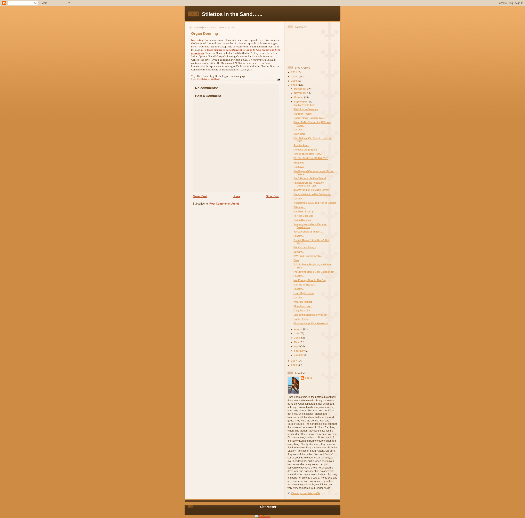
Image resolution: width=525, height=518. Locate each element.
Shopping (298, 162)
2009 (294, 80)
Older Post (272, 196)
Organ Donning (302, 220)
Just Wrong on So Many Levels (311, 190)
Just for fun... (301, 145)
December (300, 88)
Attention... (299, 207)
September (301, 101)
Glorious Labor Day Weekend (310, 323)
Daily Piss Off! (301, 310)
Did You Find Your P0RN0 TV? (310, 158)
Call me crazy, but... (304, 284)
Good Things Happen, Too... (309, 118)
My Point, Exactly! (303, 211)
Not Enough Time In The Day (309, 280)
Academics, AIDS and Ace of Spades (315, 202)
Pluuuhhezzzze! (302, 306)
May (297, 342)
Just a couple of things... (307, 231)
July (297, 333)
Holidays (298, 167)
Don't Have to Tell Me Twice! (309, 178)
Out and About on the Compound (312, 194)
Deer (296, 260)
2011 (294, 72)
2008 (294, 85)
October (299, 97)
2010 (294, 76)
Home (236, 196)
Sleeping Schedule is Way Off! (310, 314)
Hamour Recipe (302, 113)
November (300, 93)
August (298, 329)
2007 (294, 360)
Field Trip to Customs (305, 109)
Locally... (298, 129)
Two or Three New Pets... (307, 154)
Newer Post (200, 196)
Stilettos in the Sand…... (232, 14)
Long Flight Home (303, 293)
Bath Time (299, 133)
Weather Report (302, 301)
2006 (294, 365)
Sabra (308, 377)
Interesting (197, 39)
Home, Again (300, 319)
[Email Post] (278, 79)
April (297, 346)
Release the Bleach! (305, 149)
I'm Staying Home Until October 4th (313, 272)
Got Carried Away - (304, 247)
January (299, 355)
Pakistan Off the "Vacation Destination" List (308, 184)
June (297, 337)
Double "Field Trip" (304, 105)
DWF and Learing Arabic (307, 256)
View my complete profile (305, 493)
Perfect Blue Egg (303, 215)
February (299, 350)
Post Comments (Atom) (224, 203)
